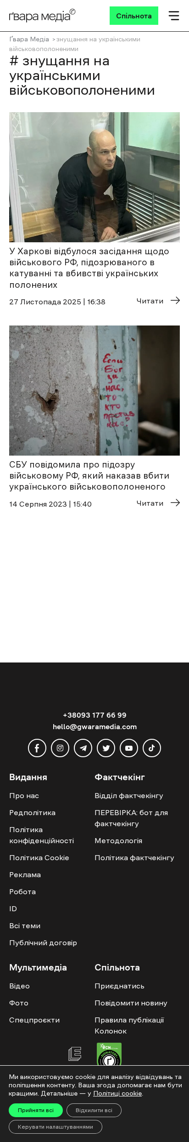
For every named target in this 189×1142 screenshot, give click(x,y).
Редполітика (32, 812)
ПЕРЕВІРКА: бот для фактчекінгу (131, 818)
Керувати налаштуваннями (55, 1127)
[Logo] (42, 16)
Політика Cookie (39, 857)
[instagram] (60, 748)
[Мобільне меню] (173, 15)
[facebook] (37, 748)
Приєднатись (119, 985)
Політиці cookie (117, 1093)
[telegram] (83, 748)
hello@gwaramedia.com (95, 726)
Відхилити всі (94, 1110)
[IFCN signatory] (109, 1059)
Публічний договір (43, 942)
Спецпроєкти (34, 1019)
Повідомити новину (130, 1002)
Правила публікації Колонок (129, 1025)
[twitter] (106, 748)
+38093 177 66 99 (95, 715)
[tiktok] (152, 748)
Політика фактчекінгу (134, 857)
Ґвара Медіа (29, 39)
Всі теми (24, 925)
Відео (19, 985)
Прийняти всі (36, 1110)
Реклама (25, 874)
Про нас (24, 795)
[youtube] (129, 748)
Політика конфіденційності (41, 835)
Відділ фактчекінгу (128, 795)
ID (13, 908)
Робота (22, 891)
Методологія (118, 840)
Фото (18, 1002)
